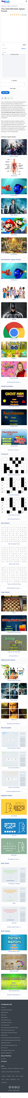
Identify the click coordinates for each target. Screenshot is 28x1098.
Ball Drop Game (4, 1047)
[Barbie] (14, 290)
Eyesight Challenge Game (6, 1052)
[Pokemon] (14, 349)
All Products (4, 1061)
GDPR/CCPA (4, 1082)
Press (13, 1076)
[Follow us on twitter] (13, 1087)
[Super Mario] (14, 226)
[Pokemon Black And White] (14, 671)
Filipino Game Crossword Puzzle (7, 1030)
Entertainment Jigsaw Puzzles (11, 259)
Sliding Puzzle (16, 1068)
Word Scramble (6, 728)
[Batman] (14, 310)
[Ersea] (14, 894)
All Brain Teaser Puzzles (13, 927)
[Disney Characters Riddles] (14, 739)
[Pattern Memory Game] (14, 942)
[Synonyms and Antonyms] (14, 473)
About (17, 1076)
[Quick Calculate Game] (14, 982)
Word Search (5, 523)
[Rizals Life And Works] (14, 778)
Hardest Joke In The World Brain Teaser (9, 1032)
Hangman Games (6, 795)
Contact (21, 1076)
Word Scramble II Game (6, 1020)
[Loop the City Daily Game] (14, 643)
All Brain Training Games (13, 994)
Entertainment (14, 6)
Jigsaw (8, 6)
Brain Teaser (5, 863)
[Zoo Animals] (14, 807)
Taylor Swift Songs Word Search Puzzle (9, 1045)
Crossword (4, 454)
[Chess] (14, 604)
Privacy (7, 1079)
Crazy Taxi (3, 1007)
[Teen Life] (14, 826)
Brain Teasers (17, 1071)
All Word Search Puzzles (13, 588)
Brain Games (3, 6)
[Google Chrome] (14, 330)
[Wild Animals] (14, 245)
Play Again (5, 92)
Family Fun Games (7, 386)
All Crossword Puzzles (13, 519)
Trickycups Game (4, 1012)
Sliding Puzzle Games (8, 660)
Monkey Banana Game (5, 1042)
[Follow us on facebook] (15, 1087)
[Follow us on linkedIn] (10, 1087)
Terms (3, 1079)
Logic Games (5, 592)
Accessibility (12, 1079)
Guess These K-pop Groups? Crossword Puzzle (10, 1037)
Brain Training (5, 931)
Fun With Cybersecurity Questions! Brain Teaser (10, 1040)
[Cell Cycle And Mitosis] (14, 759)
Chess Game (3, 1014)
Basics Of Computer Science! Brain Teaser (9, 1027)
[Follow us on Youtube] (18, 1087)
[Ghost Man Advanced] (14, 398)
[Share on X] (5, 98)
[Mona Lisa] (14, 711)
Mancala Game (4, 1035)
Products (3, 1076)
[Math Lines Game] (14, 962)
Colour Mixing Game (5, 1025)
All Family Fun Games (13, 450)
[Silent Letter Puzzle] (14, 562)
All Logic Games (13, 656)
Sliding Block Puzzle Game (6, 1022)
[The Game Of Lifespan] (14, 875)
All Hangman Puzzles (13, 859)
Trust (18, 1079)
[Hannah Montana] (14, 369)
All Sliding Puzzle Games (13, 723)
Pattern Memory (4, 1017)
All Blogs (8, 1076)
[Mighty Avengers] (14, 147)
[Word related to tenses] (14, 513)
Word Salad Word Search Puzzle (7, 1050)
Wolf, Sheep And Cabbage (6, 1009)
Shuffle (15, 80)
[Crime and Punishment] (14, 493)
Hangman (3, 1071)
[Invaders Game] (14, 417)
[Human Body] (14, 167)
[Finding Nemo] (14, 186)
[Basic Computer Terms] (14, 542)
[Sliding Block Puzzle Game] (14, 623)
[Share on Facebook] (2, 98)
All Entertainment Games (13, 382)
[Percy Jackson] (14, 206)
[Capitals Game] (14, 437)
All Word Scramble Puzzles (13, 791)
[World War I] (14, 846)
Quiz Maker (3, 1058)
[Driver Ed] (14, 914)
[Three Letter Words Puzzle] (14, 582)
